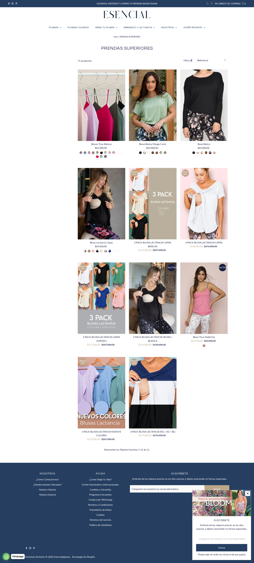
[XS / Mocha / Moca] (93, 152)
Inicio (116, 37)
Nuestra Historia (47, 489)
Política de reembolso (100, 524)
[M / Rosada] (97, 156)
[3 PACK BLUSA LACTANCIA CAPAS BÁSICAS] (153, 203)
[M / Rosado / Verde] (204, 345)
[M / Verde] (101, 156)
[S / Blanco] (144, 152)
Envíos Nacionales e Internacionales (100, 484)
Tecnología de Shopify (83, 556)
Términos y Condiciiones (100, 504)
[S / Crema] (148, 152)
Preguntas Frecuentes (100, 494)
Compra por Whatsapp (100, 499)
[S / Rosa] (93, 251)
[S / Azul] (210, 152)
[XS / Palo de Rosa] (113, 152)
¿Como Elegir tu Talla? (100, 479)
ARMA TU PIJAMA (105, 27)
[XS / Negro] (101, 152)
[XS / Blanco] (105, 152)
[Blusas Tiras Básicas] (101, 105)
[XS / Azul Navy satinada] (117, 152)
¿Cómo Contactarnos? (47, 479)
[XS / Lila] (109, 152)
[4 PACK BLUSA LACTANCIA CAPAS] (204, 203)
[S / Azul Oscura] (97, 251)
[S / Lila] (113, 251)
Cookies (100, 514)
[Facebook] (9, 3)
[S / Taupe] (156, 152)
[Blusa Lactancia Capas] (101, 203)
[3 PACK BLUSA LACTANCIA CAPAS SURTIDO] (101, 298)
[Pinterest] (16, 3)
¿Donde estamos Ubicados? (47, 484)
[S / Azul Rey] (109, 251)
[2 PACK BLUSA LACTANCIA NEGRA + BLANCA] (153, 298)
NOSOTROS (168, 27)
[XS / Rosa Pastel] (89, 152)
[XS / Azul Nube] (84, 152)
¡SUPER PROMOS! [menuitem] (193, 27)
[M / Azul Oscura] (105, 156)
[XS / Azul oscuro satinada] (122, 152)
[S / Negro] (140, 152)
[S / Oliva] (152, 152)
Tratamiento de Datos (100, 509)
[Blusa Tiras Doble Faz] (204, 298)
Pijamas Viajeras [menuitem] (78, 27)
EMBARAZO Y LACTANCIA (138, 27)
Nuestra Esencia (47, 494)
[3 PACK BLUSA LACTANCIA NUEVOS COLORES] (101, 392)
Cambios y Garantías (100, 489)
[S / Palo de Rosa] (165, 152)
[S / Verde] (160, 152)
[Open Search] (207, 3)
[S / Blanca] (84, 251)
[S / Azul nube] (117, 251)
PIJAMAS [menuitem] (54, 27)
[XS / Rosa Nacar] (80, 152)
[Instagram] (12, 3)
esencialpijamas (62, 556)
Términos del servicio (100, 519)
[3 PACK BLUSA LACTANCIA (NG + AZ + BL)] (153, 392)
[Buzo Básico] (204, 105)
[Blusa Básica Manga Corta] (153, 105)
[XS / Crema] (97, 152)
